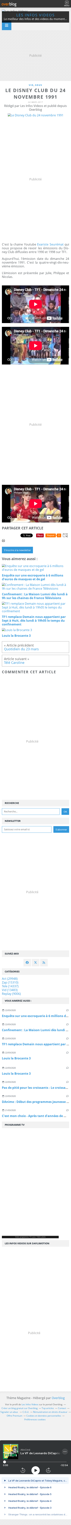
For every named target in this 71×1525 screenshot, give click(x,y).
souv (38, 85)
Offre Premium (14, 1415)
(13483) (10, 990)
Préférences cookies (35, 1419)
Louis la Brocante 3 (16, 1058)
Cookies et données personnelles (43, 1415)
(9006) (11, 994)
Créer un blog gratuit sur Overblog (20, 1408)
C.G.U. (26, 1412)
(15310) (10, 982)
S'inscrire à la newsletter (17, 550)
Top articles (48, 1408)
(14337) (10, 986)
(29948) (10, 979)
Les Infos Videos (35, 15)
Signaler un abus (9, 1412)
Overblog (58, 1398)
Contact (62, 1408)
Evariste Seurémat (50, 244)
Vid (31, 85)
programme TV (26, 1237)
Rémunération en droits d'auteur (50, 1412)
